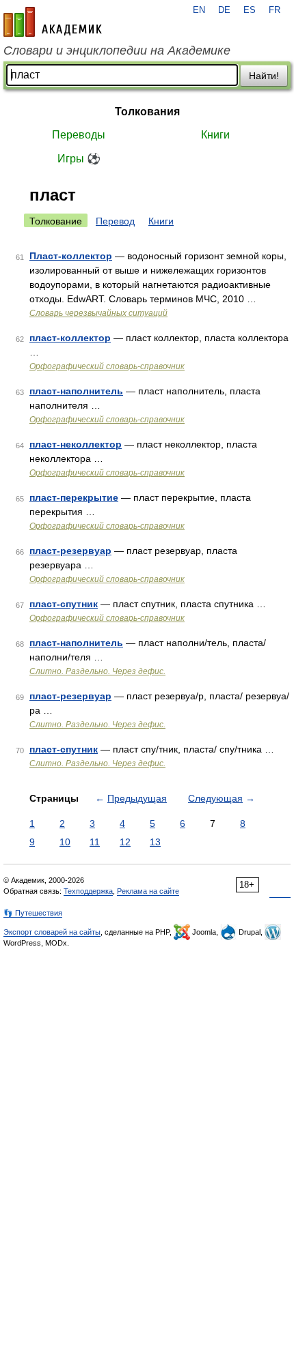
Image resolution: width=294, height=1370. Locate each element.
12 (125, 841)
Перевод (115, 221)
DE (224, 10)
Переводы (78, 135)
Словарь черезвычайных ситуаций (98, 313)
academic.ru (52, 22)
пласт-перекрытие (73, 497)
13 (155, 841)
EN (199, 10)
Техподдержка (88, 891)
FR (274, 10)
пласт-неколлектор (75, 444)
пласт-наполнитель (76, 390)
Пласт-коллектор (70, 255)
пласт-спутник (63, 603)
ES (249, 10)
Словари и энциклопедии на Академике (116, 50)
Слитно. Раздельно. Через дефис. (97, 671)
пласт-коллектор (70, 337)
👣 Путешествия (32, 913)
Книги (215, 135)
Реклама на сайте (148, 891)
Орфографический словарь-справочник (107, 366)
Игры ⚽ (79, 158)
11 (95, 841)
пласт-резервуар (70, 550)
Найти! (264, 75)
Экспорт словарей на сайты (52, 932)
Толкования (147, 111)
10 (64, 841)
